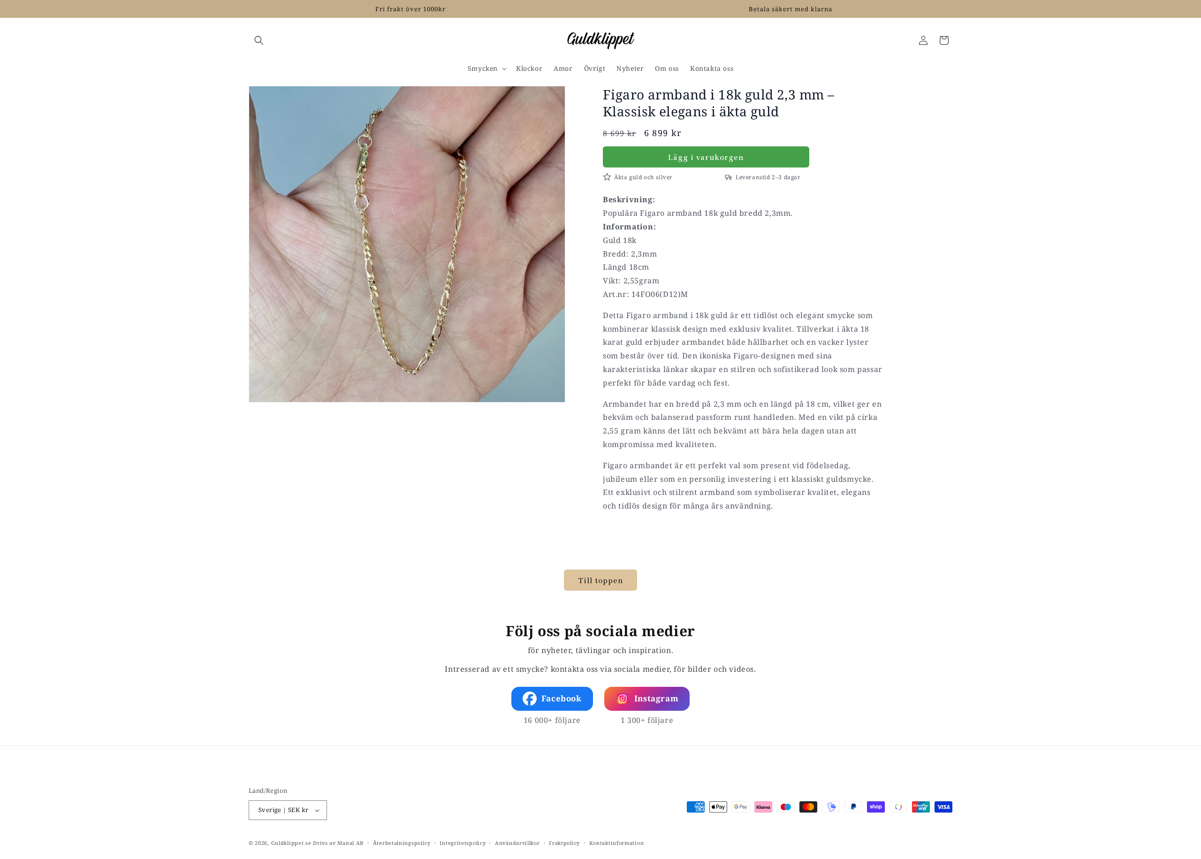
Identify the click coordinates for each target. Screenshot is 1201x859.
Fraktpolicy (564, 842)
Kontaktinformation (616, 842)
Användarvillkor (517, 842)
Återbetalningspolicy (402, 842)
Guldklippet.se (291, 842)
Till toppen (600, 580)
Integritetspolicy (463, 842)
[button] (259, 40)
